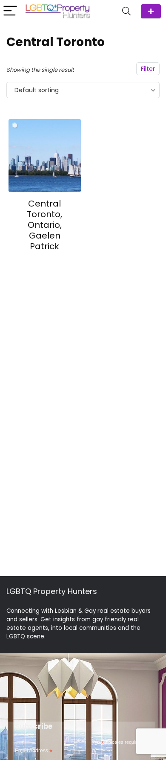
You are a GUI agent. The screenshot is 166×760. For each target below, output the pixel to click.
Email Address (33, 751)
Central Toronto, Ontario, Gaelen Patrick (44, 225)
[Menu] (10, 11)
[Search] (126, 11)
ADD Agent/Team (151, 11)
